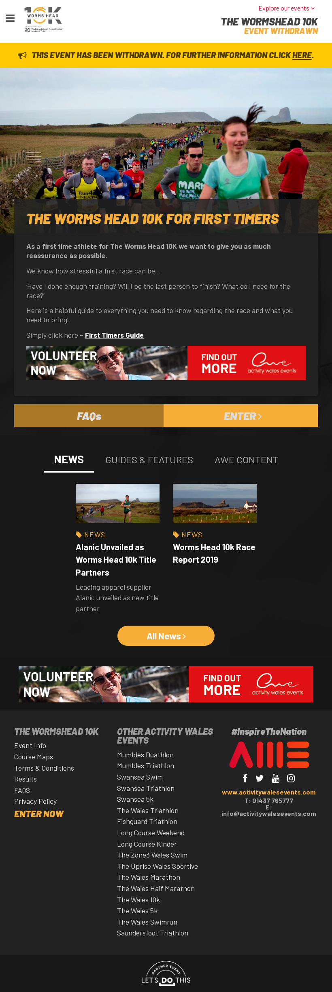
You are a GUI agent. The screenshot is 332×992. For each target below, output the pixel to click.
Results (25, 778)
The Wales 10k (138, 899)
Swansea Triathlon (146, 788)
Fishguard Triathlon (147, 821)
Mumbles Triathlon (145, 765)
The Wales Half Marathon (156, 888)
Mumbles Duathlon (145, 754)
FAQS (22, 790)
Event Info (30, 745)
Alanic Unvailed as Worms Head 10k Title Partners (116, 559)
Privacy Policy (35, 801)
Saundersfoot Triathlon (152, 932)
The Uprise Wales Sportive (157, 866)
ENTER (241, 415)
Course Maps (33, 756)
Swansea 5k (135, 798)
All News (165, 636)
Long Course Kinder (147, 843)
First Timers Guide (114, 334)
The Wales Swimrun (147, 921)
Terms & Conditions (44, 767)
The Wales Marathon (148, 876)
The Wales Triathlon (148, 810)
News (94, 534)
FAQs (89, 415)
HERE (302, 55)
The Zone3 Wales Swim (152, 854)
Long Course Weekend (151, 832)
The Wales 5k (137, 910)
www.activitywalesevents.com (268, 792)
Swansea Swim (140, 776)
